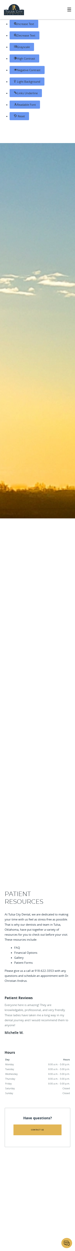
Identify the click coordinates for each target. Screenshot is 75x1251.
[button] (24, 24)
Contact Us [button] (37, 1130)
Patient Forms (23, 962)
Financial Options (25, 952)
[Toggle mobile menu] (69, 9)
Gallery (19, 957)
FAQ (17, 947)
